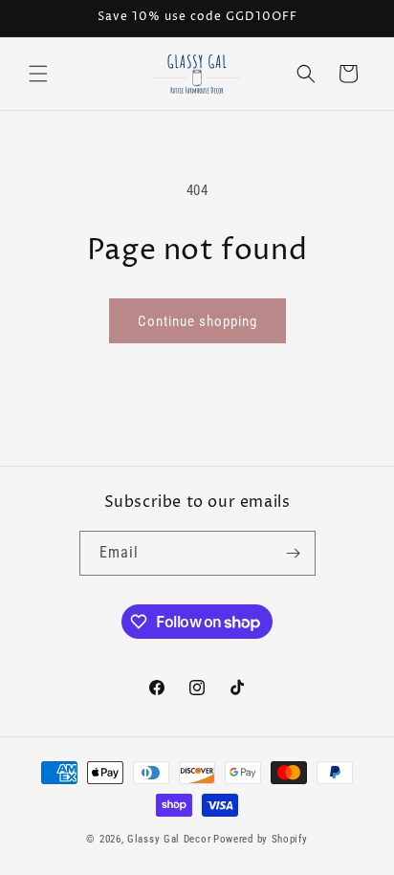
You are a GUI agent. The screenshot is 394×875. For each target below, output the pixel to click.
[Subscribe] (294, 553)
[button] (38, 74)
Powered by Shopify (260, 839)
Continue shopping (197, 321)
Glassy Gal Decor (168, 839)
